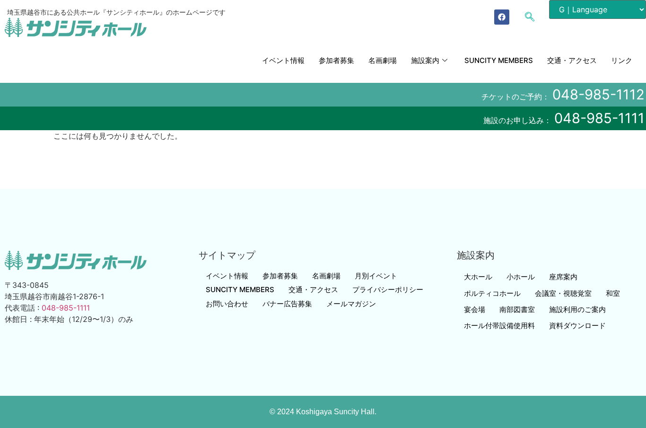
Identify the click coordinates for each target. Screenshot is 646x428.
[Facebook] (501, 17)
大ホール (478, 276)
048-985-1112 (598, 94)
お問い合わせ (227, 303)
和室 (613, 293)
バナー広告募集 (287, 303)
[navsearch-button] (534, 17)
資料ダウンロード (577, 325)
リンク (621, 60)
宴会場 (474, 309)
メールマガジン (351, 303)
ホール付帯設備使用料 (499, 325)
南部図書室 (517, 309)
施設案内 (425, 60)
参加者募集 (336, 60)
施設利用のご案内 (577, 309)
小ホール (520, 276)
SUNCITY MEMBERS (498, 60)
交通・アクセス (572, 60)
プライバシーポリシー (387, 289)
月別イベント (376, 275)
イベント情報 (283, 60)
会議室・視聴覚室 (563, 293)
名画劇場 (382, 60)
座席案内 (563, 276)
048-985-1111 (599, 118)
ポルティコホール (492, 293)
